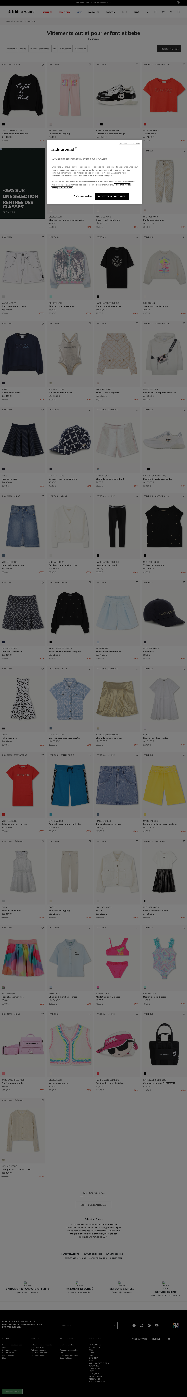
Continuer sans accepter (129, 144)
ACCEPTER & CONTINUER (112, 196)
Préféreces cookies (82, 196)
